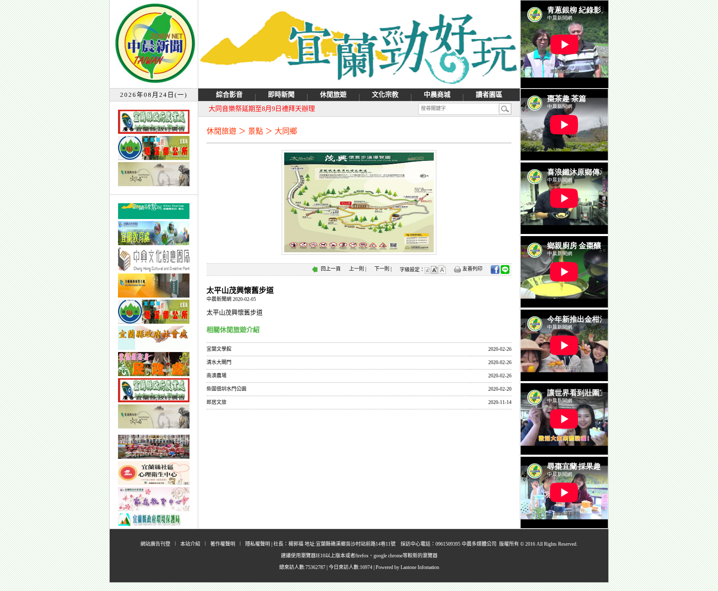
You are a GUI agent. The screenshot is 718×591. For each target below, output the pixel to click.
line (505, 269)
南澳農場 (216, 376)
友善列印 (472, 269)
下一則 (381, 269)
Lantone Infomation (420, 567)
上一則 (356, 269)
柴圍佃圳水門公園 (226, 389)
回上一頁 (331, 269)
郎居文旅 (216, 402)
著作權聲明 (222, 544)
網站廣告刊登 (155, 544)
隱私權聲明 (257, 544)
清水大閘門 (219, 362)
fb (495, 269)
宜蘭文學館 (219, 349)
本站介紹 (190, 544)
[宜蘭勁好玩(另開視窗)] (359, 44)
